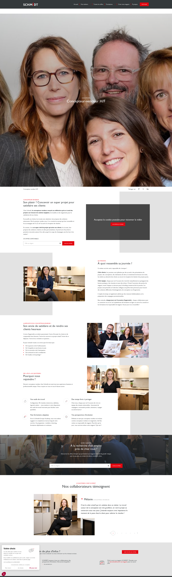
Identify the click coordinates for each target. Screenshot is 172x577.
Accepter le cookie (117, 224)
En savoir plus (48, 564)
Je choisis (20, 568)
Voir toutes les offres (130, 552)
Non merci (8, 568)
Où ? (50, 462)
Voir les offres (68, 243)
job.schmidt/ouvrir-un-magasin (118, 562)
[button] (110, 533)
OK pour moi (33, 568)
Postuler (144, 4)
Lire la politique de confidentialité (12, 562)
